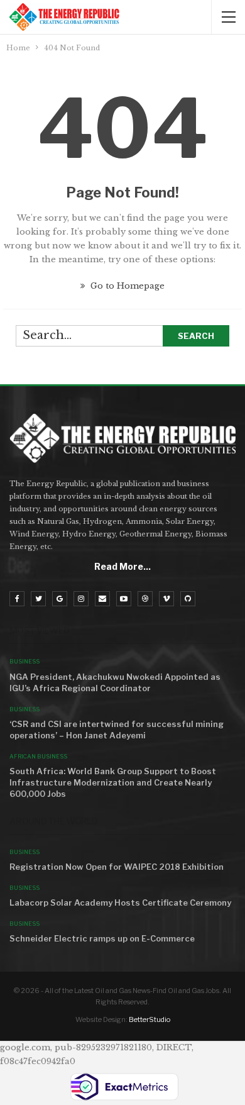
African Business (38, 756)
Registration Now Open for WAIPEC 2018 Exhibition (116, 867)
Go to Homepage (126, 285)
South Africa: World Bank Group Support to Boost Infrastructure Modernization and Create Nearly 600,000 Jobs (112, 782)
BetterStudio (149, 1019)
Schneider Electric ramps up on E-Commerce (102, 938)
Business (24, 661)
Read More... (122, 566)
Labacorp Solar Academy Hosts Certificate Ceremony (120, 902)
